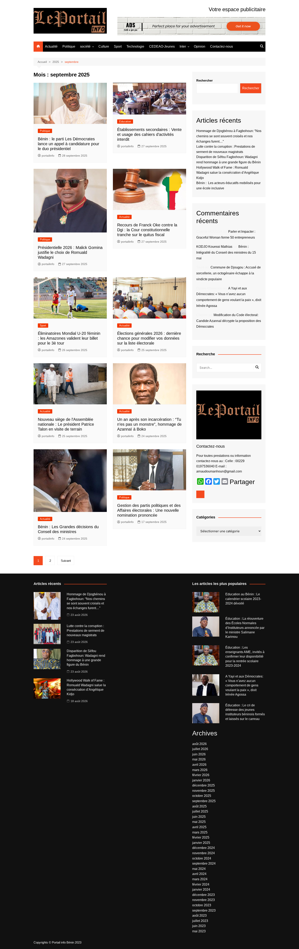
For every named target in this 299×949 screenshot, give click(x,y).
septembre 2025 (204, 801)
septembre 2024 (204, 863)
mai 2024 (199, 868)
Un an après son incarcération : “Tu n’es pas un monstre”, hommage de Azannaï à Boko (149, 424)
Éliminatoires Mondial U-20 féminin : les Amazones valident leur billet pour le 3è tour (69, 338)
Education (125, 121)
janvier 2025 (201, 842)
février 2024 (200, 884)
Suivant (66, 560)
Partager (242, 482)
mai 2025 (199, 822)
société (85, 46)
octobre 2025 (201, 795)
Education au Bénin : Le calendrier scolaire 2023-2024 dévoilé (243, 598)
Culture (103, 46)
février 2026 (200, 775)
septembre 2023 (204, 910)
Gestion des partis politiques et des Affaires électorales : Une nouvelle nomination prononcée (149, 510)
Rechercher (204, 80)
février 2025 (200, 837)
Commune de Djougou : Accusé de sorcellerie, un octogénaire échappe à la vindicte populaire (228, 273)
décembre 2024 (203, 848)
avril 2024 (199, 874)
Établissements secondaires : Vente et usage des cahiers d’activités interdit (149, 134)
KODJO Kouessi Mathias (214, 246)
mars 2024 (199, 879)
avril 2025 (199, 827)
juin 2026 (199, 754)
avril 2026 (199, 764)
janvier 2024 (201, 889)
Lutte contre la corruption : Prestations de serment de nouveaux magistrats (85, 630)
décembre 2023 (203, 895)
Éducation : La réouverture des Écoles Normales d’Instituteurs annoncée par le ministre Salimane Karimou (244, 628)
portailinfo (48, 155)
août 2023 (199, 915)
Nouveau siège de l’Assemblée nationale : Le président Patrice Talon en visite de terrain (66, 424)
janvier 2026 (201, 780)
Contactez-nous (221, 46)
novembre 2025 (203, 790)
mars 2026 (199, 770)
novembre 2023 (203, 900)
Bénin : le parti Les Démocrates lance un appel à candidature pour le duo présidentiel (68, 144)
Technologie (135, 46)
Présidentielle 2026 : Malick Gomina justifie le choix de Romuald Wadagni (70, 252)
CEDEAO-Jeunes (162, 46)
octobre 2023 (201, 905)
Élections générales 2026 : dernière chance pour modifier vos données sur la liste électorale (149, 338)
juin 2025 (199, 816)
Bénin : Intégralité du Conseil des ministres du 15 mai (226, 252)
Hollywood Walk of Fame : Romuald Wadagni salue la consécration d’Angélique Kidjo (227, 173)
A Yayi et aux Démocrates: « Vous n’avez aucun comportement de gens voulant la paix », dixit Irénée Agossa (244, 685)
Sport (118, 46)
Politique (68, 46)
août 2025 (199, 806)
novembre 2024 (203, 853)
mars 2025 (199, 832)
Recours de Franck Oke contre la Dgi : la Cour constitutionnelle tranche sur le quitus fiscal (147, 230)
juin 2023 (199, 926)
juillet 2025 (200, 811)
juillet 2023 (200, 921)
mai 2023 (199, 931)
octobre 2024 (201, 858)
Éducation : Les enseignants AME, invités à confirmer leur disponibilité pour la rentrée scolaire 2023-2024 (244, 657)
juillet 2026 (200, 749)
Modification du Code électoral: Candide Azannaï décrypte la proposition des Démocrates (228, 320)
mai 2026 (199, 759)
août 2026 (199, 744)
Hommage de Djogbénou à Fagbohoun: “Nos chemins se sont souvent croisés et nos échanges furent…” (228, 136)
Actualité (51, 46)
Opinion (199, 46)
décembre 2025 (203, 785)
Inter (183, 46)
